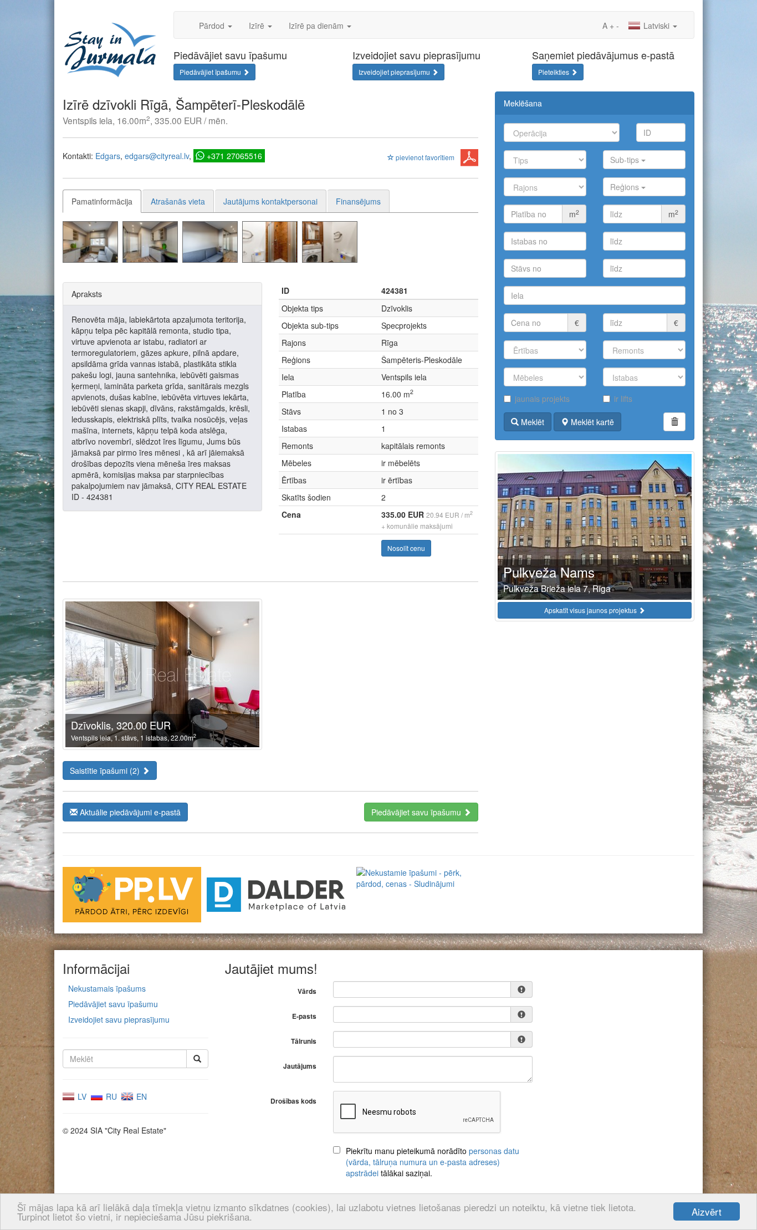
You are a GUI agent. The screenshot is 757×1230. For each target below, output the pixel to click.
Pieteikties (554, 71)
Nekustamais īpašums (107, 988)
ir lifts (623, 398)
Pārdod (213, 25)
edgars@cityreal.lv (157, 155)
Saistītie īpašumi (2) (106, 770)
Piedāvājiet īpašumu (211, 71)
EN (140, 1096)
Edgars (107, 155)
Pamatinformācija (101, 201)
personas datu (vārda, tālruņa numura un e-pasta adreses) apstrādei (432, 1161)
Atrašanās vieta (178, 201)
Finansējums (358, 201)
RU (110, 1096)
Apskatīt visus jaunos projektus (591, 610)
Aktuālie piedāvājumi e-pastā (129, 812)
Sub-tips (625, 159)
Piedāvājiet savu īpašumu (417, 812)
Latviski (656, 25)
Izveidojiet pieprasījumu (395, 71)
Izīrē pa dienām (317, 25)
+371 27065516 (234, 155)
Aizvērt (707, 1211)
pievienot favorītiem (424, 157)
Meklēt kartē (591, 421)
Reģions (625, 186)
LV (80, 1096)
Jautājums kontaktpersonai (270, 201)
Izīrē (258, 25)
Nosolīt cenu (406, 548)
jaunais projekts (542, 398)
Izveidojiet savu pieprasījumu (119, 1019)
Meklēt (531, 421)
